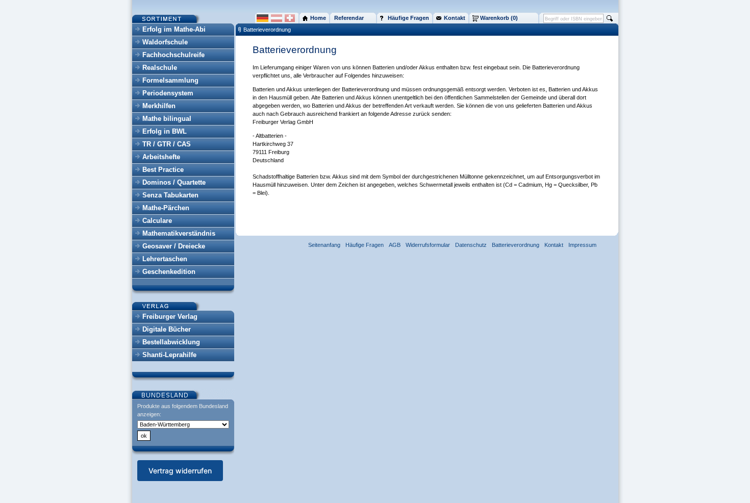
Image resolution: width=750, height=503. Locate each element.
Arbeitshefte (161, 157)
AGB (395, 245)
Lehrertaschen (164, 259)
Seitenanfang (324, 245)
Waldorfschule (165, 42)
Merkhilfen (159, 106)
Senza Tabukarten (170, 195)
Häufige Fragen (364, 245)
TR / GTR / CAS (166, 144)
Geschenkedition (168, 271)
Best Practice (163, 169)
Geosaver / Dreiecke (173, 246)
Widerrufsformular (428, 245)
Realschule (159, 67)
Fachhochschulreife (173, 55)
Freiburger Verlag (169, 316)
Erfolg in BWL (164, 131)
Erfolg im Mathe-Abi (174, 29)
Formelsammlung (170, 80)
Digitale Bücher (166, 329)
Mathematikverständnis (178, 233)
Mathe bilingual (166, 118)
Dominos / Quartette (174, 182)
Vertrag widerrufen (180, 470)
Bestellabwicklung (171, 342)
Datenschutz (471, 245)
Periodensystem (167, 93)
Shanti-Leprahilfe (169, 355)
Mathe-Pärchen (165, 208)
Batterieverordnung (267, 30)
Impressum (582, 245)
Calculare (157, 220)
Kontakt (553, 245)
